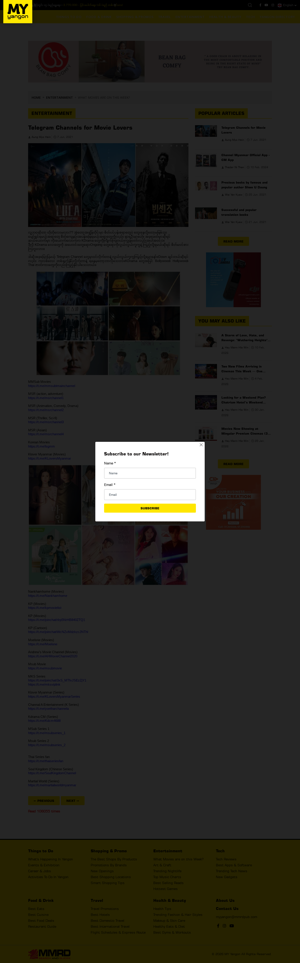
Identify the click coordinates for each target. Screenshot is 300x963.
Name (110, 463)
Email (110, 485)
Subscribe (150, 508)
